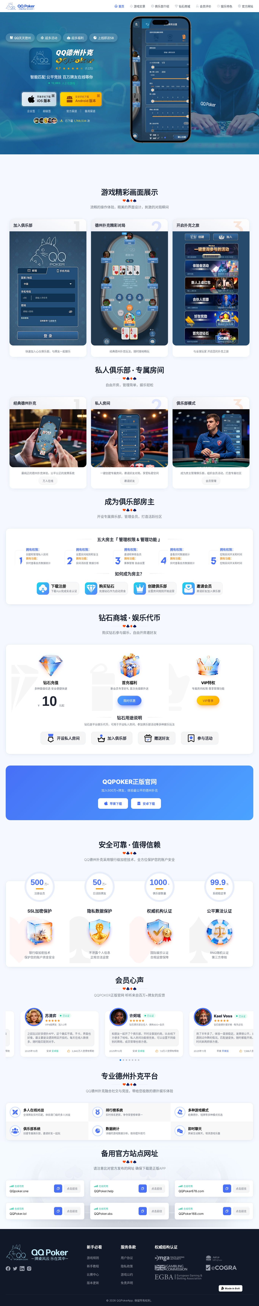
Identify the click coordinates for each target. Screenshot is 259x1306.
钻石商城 (184, 6)
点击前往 (72, 1188)
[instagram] (29, 1268)
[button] (120, 1060)
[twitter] (15, 1268)
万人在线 (48, 480)
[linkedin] (22, 1268)
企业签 (31, 111)
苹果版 (126, 1051)
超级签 (47, 111)
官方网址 (247, 6)
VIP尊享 (208, 701)
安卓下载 (149, 804)
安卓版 (42, 1051)
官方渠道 (71, 111)
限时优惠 (129, 701)
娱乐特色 (226, 6)
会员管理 (211, 480)
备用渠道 (90, 111)
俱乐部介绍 (162, 6)
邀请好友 (129, 480)
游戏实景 (139, 6)
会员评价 (205, 6)
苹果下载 (116, 804)
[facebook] (8, 1268)
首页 (121, 6)
